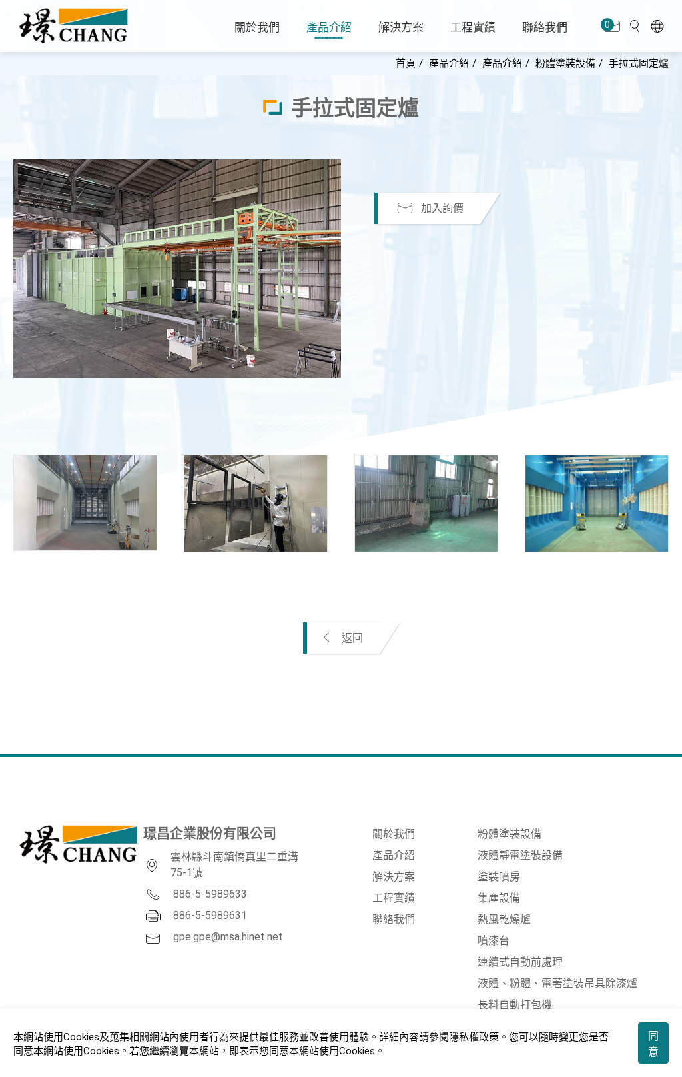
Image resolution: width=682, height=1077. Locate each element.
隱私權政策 (474, 1037)
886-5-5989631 (210, 915)
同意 (653, 1044)
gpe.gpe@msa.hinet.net (228, 936)
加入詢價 (441, 208)
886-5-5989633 (210, 894)
